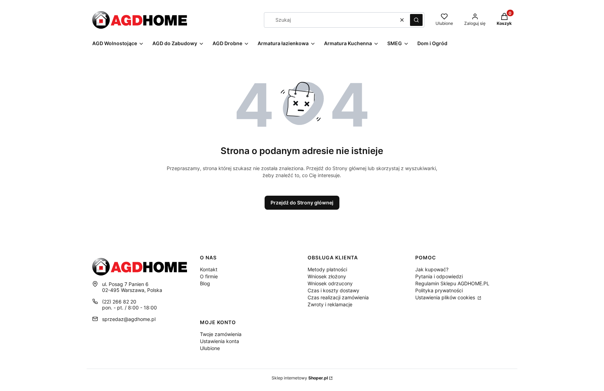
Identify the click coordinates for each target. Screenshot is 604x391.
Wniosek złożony (327, 276)
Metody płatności (327, 269)
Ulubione (210, 348)
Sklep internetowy (300, 377)
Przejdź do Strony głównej (302, 202)
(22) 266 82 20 (119, 302)
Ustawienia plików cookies (445, 297)
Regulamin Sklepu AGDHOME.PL (452, 283)
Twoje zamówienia (221, 334)
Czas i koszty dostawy (333, 290)
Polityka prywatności (439, 290)
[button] (416, 20)
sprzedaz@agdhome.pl (129, 319)
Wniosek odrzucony (330, 283)
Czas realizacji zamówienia (338, 297)
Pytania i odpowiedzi (439, 276)
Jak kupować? (431, 269)
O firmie (209, 276)
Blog (205, 283)
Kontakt (208, 269)
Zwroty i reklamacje (330, 304)
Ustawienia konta (219, 341)
